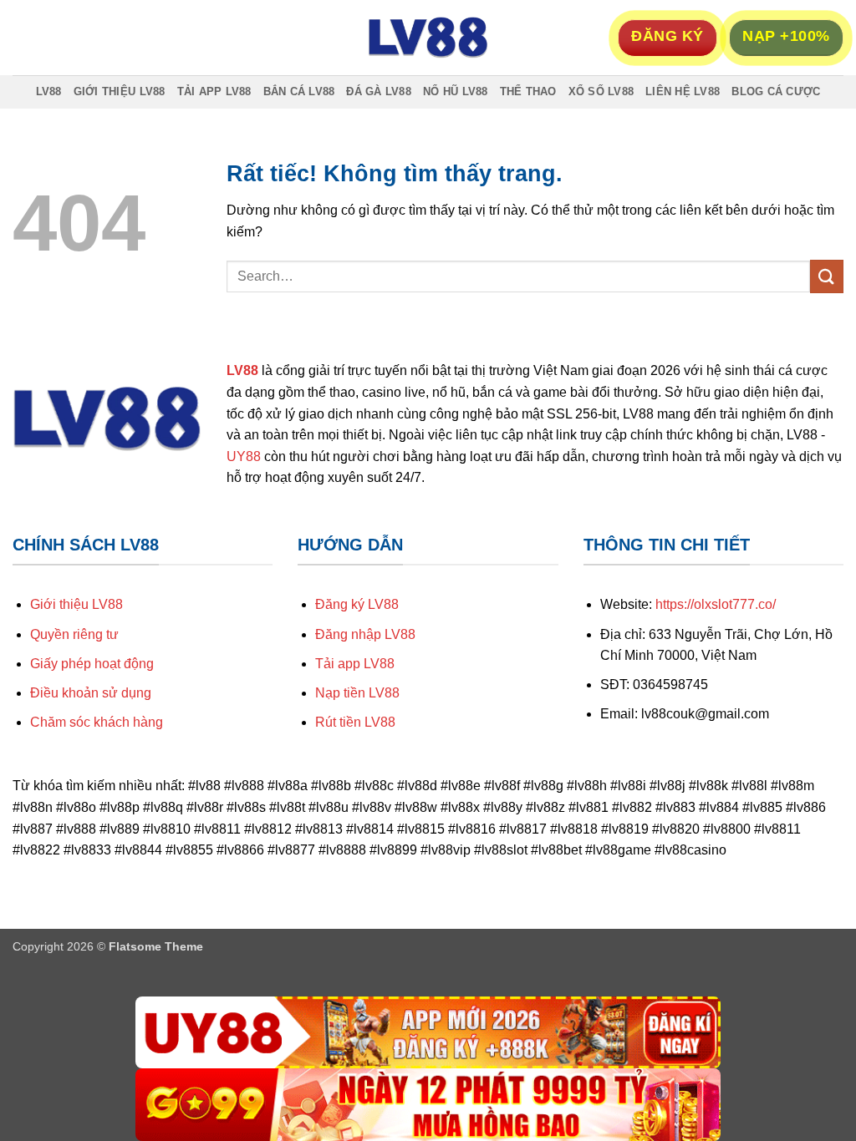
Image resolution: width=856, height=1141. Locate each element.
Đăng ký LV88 (357, 604)
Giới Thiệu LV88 (120, 91)
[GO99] (428, 1104)
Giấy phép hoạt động (92, 664)
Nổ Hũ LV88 (455, 91)
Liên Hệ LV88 (682, 91)
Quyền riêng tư (74, 634)
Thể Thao (528, 91)
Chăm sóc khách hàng (96, 722)
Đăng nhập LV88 (365, 634)
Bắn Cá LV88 (299, 91)
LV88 (49, 91)
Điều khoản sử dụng (90, 693)
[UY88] (428, 1032)
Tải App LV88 (214, 91)
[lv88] (428, 37)
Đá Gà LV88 (378, 91)
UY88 (244, 456)
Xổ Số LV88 (601, 91)
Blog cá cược (775, 91)
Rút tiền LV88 (355, 722)
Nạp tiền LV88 (357, 693)
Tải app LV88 (355, 664)
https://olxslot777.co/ (715, 604)
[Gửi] (826, 276)
